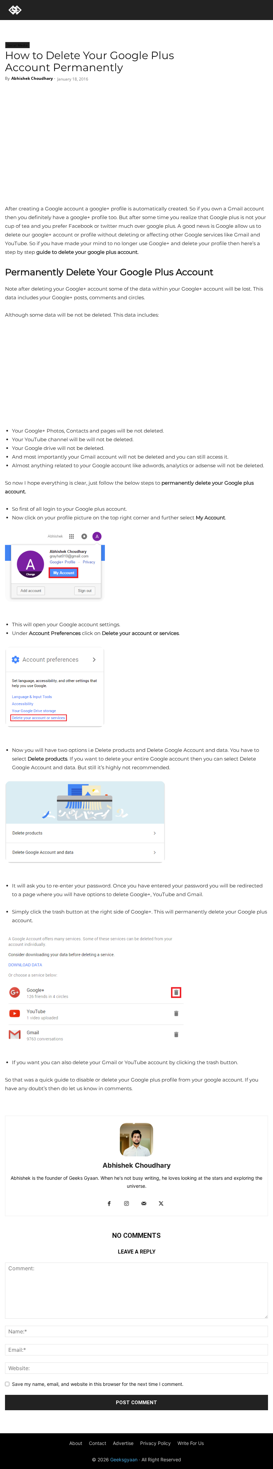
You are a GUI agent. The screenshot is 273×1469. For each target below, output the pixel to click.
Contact (97, 1443)
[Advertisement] (136, 154)
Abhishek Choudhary (32, 78)
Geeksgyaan (123, 1459)
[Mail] (143, 1203)
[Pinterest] (144, 95)
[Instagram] (126, 1203)
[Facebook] (111, 95)
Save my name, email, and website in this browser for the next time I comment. (97, 1384)
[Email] (160, 95)
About (75, 1443)
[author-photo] (136, 1156)
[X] (127, 95)
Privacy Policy (155, 1443)
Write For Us (190, 1443)
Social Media (17, 45)
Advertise (123, 1443)
